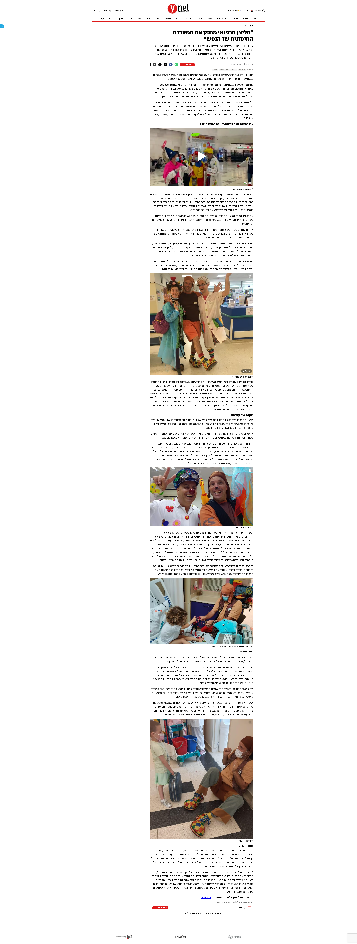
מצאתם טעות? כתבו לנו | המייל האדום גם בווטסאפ (235, 902)
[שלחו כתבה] (160, 64)
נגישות (105, 11)
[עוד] (150, 64)
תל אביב (231, 11)
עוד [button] (102, 19)
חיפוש (117, 11)
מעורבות (249, 26)
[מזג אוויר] (239, 12)
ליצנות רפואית (231, 70)
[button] (226, 10)
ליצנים (214, 70)
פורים (222, 70)
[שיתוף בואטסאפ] (176, 64)
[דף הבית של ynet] (178, 13)
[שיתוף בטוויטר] (165, 64)
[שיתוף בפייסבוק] (171, 64)
